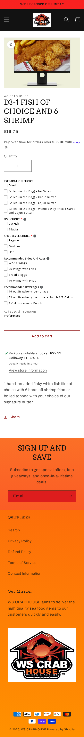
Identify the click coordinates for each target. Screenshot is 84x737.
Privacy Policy (20, 541)
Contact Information (24, 573)
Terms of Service (22, 563)
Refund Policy (19, 552)
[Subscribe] (70, 496)
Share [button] (15, 417)
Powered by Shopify (61, 729)
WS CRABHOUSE (33, 729)
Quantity (10, 156)
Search (14, 530)
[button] (6, 19)
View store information (28, 370)
